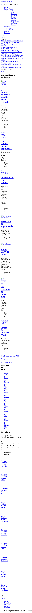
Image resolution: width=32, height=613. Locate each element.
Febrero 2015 (6, 427)
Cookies (7, 606)
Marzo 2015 (6, 422)
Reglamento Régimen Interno (15, 23)
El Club (10, 11)
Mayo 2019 (6, 379)
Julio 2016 (5, 389)
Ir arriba (3, 598)
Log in (3, 37)
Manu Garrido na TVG (5, 252)
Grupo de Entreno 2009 (5, 331)
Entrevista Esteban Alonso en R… (4, 491)
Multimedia (7, 26)
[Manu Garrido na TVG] (6, 245)
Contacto (7, 33)
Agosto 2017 (6, 384)
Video (10, 28)
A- (4, 71)
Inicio (6, 7)
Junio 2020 (6, 374)
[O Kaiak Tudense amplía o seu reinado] (4, 86)
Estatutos (14, 20)
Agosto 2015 (6, 398)
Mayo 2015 (6, 412)
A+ (1, 71)
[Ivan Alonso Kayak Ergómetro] (4, 137)
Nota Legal (7, 604)
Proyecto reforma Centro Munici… (4, 463)
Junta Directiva (14, 13)
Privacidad (7, 603)
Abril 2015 (5, 417)
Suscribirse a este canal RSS (10, 356)
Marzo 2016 (6, 393)
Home (6, 601)
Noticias (10, 29)
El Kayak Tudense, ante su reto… (4, 477)
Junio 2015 (6, 408)
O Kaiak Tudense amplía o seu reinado (5, 96)
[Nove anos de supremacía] (6, 217)
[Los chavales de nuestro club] (4, 283)
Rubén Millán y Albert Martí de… (4, 518)
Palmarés (14, 15)
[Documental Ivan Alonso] (4, 174)
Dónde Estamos (14, 17)
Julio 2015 (5, 403)
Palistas (6, 31)
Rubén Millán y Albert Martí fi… (4, 505)
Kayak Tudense (9, 9)
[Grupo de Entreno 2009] (4, 324)
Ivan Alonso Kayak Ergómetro (6, 145)
